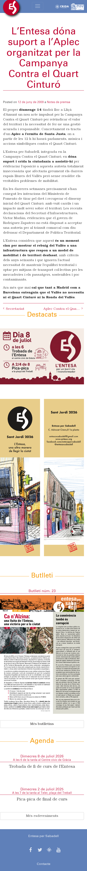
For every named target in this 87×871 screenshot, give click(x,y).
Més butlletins (42, 724)
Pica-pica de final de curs (42, 799)
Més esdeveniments (42, 816)
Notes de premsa (58, 102)
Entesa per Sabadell (43, 836)
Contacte (43, 864)
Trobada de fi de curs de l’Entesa (42, 767)
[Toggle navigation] (37, 6)
